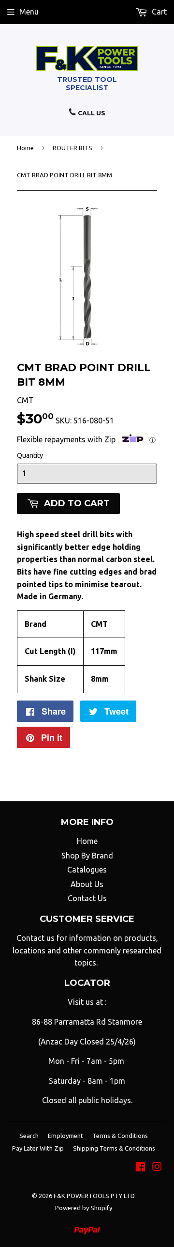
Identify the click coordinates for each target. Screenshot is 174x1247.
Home (25, 147)
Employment (65, 1135)
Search (29, 1135)
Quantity (30, 455)
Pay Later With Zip (38, 1148)
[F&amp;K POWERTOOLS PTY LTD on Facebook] (140, 1167)
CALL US (90, 113)
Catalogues (87, 869)
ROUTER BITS (72, 147)
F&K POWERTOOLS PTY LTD (94, 1195)
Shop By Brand (87, 855)
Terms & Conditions (120, 1135)
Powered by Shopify (83, 1207)
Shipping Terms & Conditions (114, 1148)
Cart (158, 11)
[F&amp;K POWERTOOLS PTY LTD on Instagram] (157, 1167)
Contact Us (87, 898)
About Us (87, 884)
